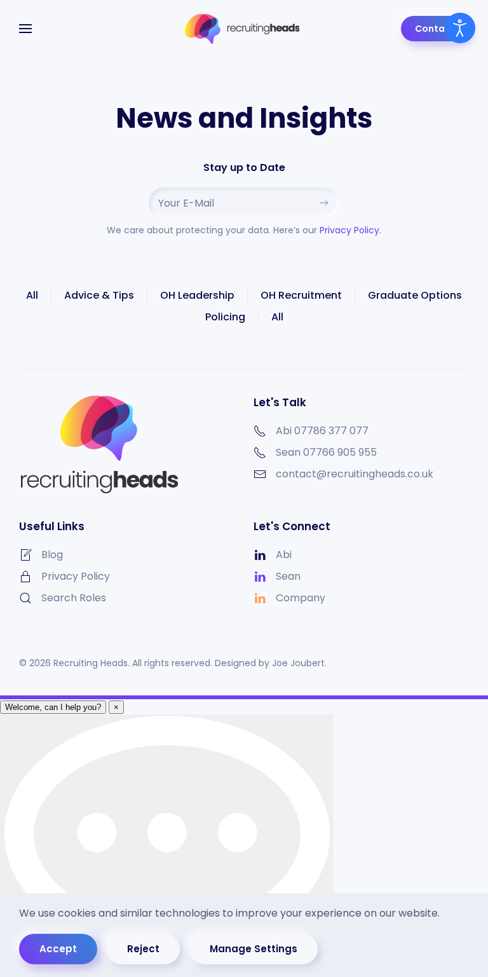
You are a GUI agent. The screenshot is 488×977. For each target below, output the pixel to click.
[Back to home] (244, 28)
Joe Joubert (298, 663)
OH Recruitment (301, 295)
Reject (143, 948)
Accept (58, 948)
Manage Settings (253, 948)
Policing (225, 317)
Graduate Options (415, 295)
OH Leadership (197, 295)
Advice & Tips (99, 295)
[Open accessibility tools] (460, 28)
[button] (25, 28)
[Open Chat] (167, 845)
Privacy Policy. (350, 230)
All (32, 295)
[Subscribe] (324, 203)
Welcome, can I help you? (53, 707)
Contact (435, 28)
